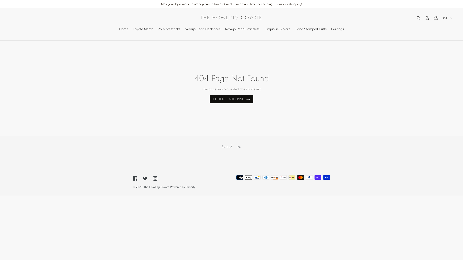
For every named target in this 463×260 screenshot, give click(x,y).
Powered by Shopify (182, 187)
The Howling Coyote (231, 18)
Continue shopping (229, 99)
